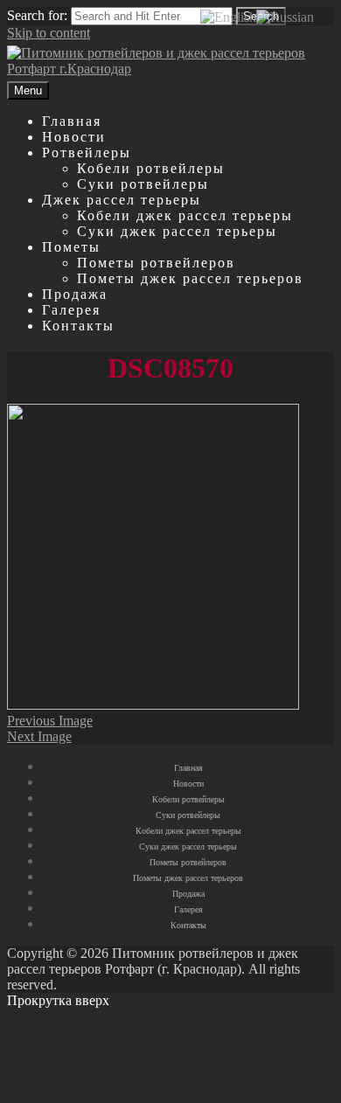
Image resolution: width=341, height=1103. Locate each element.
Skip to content (48, 32)
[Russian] (285, 16)
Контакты (78, 325)
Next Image (39, 736)
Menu (28, 90)
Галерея (71, 309)
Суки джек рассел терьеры (177, 231)
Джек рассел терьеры (121, 199)
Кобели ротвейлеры (151, 168)
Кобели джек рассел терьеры (185, 215)
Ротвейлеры (86, 152)
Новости (74, 136)
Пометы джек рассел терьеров (190, 278)
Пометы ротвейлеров (156, 262)
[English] (228, 16)
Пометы (71, 246)
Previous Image (50, 720)
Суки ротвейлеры (143, 184)
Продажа (75, 294)
